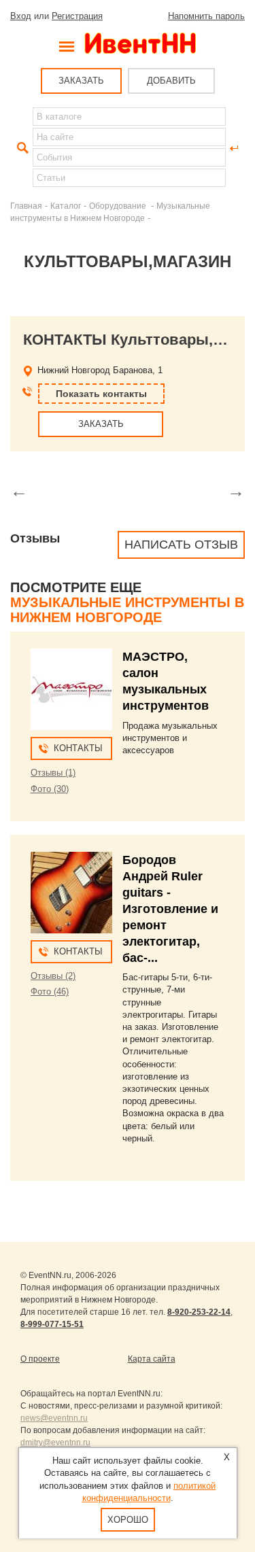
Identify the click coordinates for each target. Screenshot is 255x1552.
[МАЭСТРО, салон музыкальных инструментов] (71, 689)
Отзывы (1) (53, 773)
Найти (21, 148)
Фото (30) (50, 789)
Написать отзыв (181, 544)
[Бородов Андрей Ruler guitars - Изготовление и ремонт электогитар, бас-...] (71, 892)
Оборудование (118, 205)
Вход (20, 16)
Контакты (78, 748)
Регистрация (77, 16)
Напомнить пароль (206, 16)
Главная (26, 205)
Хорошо (127, 1520)
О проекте (40, 1359)
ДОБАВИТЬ (171, 80)
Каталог (65, 205)
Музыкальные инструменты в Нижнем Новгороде (127, 610)
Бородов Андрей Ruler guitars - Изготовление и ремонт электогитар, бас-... (170, 909)
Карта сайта (151, 1359)
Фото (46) (50, 991)
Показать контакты (101, 393)
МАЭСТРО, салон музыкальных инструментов (165, 681)
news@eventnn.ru (54, 1418)
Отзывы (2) (53, 976)
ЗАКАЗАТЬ (81, 80)
